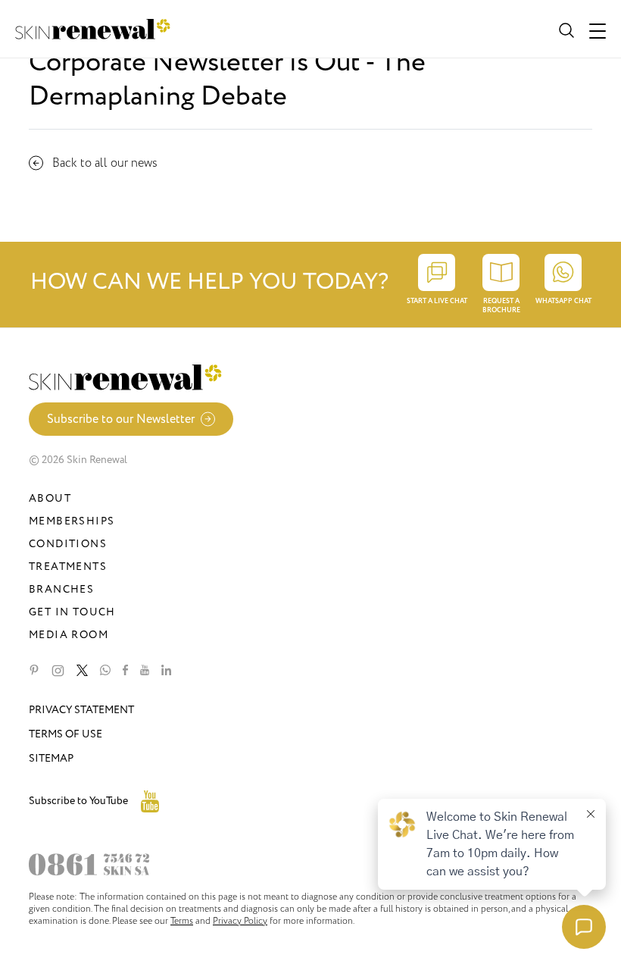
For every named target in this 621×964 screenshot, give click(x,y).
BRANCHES (61, 589)
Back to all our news (105, 163)
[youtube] (144, 671)
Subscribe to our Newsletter (121, 419)
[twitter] (82, 671)
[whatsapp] (105, 671)
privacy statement (81, 710)
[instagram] (57, 671)
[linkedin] (166, 671)
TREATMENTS (68, 566)
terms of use (65, 734)
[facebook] (125, 671)
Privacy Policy (240, 921)
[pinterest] (34, 671)
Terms (181, 921)
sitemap (51, 758)
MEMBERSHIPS (71, 521)
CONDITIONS (68, 544)
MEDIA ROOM (68, 635)
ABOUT (50, 498)
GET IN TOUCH (72, 612)
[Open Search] (565, 28)
